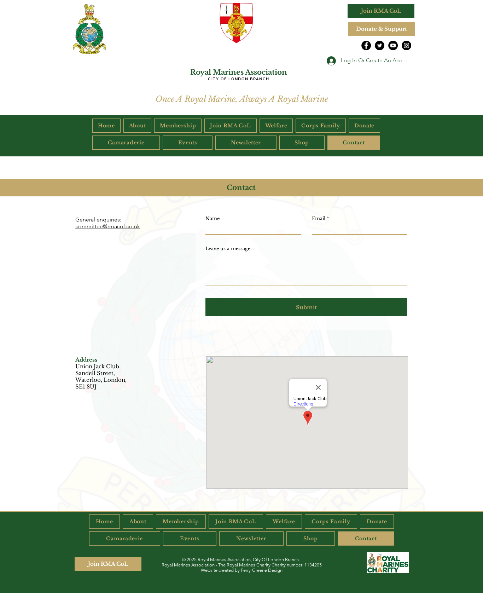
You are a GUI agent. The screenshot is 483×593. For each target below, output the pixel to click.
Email (318, 218)
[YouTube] (393, 45)
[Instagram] (406, 45)
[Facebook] (366, 45)
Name (212, 218)
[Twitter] (379, 45)
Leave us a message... (229, 248)
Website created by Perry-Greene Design (242, 570)
